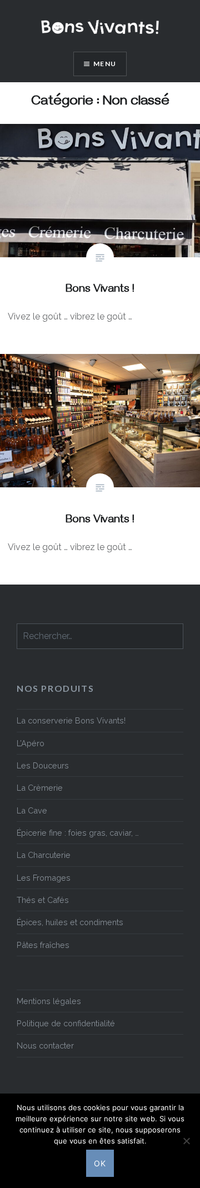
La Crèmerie (40, 787)
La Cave (32, 810)
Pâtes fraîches (43, 945)
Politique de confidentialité (66, 1023)
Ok (100, 1163)
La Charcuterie (44, 855)
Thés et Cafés (43, 900)
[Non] (186, 1140)
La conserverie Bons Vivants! (71, 720)
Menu (104, 63)
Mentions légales (49, 1001)
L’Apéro (30, 743)
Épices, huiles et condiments (70, 922)
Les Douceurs (43, 765)
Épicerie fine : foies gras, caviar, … (78, 832)
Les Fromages (44, 877)
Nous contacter (45, 1045)
